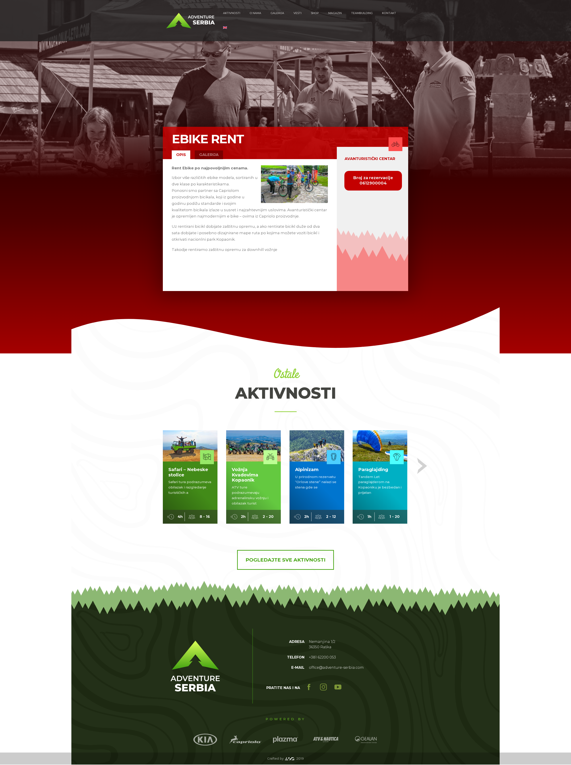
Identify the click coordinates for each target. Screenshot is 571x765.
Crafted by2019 (285, 759)
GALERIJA (209, 154)
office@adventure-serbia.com (336, 667)
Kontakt (389, 13)
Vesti (298, 13)
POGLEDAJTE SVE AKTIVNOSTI (285, 560)
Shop (315, 13)
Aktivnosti (231, 13)
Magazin (335, 13)
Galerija (277, 13)
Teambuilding (362, 13)
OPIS (181, 154)
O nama (255, 13)
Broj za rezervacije (373, 180)
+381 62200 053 (322, 657)
